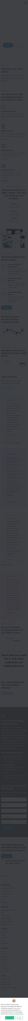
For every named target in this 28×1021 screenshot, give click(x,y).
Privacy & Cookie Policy (16, 1014)
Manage (19, 1018)
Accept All (10, 1018)
